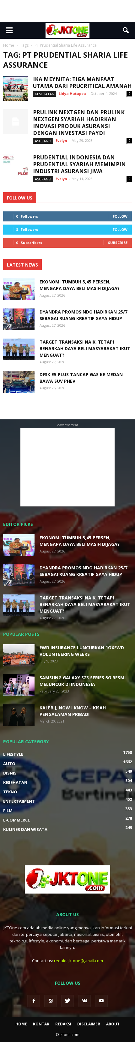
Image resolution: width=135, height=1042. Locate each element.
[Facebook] (33, 1001)
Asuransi (43, 140)
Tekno (10, 792)
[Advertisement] (67, 11)
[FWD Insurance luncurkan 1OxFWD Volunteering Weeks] (19, 655)
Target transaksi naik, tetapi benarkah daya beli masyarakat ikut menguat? (85, 348)
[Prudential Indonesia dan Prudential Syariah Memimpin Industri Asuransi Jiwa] (15, 166)
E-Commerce (16, 820)
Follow (120, 216)
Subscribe (117, 242)
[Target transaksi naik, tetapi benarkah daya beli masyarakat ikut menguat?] (19, 349)
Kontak (41, 1024)
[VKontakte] (84, 1001)
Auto (9, 763)
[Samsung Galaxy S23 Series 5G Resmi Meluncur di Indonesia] (19, 685)
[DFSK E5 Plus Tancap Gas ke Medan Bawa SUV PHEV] (19, 382)
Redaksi (63, 1024)
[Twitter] (67, 1001)
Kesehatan (44, 93)
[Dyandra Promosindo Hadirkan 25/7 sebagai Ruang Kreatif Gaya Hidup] (19, 319)
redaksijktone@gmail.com (78, 960)
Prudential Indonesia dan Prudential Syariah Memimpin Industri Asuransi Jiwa (79, 164)
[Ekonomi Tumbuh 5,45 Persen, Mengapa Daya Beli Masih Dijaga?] (19, 289)
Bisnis (10, 773)
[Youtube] (101, 1001)
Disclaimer (88, 1024)
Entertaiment (19, 801)
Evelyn (61, 140)
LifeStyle (13, 754)
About (113, 1024)
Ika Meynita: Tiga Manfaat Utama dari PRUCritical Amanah (82, 82)
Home (21, 1024)
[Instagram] (50, 1001)
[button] (126, 30)
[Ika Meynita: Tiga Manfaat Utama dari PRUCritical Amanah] (15, 88)
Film (8, 810)
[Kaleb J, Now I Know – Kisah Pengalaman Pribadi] (19, 715)
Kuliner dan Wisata (25, 829)
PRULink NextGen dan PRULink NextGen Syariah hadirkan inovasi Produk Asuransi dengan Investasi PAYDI (79, 123)
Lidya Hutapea (72, 93)
